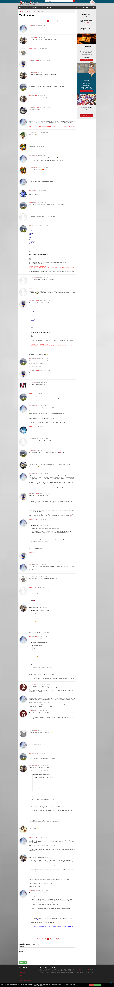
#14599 (30, 288)
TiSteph (35, 730)
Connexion (92, 2)
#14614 (30, 564)
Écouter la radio (86, 115)
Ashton (35, 37)
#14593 (30, 178)
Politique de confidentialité (25, 980)
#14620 (30, 696)
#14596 (30, 214)
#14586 (30, 95)
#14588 (30, 119)
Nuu (34, 190)
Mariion (35, 277)
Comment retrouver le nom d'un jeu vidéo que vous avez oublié (86, 20)
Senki (35, 826)
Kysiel (35, 48)
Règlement (22, 975)
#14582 (30, 48)
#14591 (30, 155)
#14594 (30, 190)
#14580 (30, 25)
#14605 (30, 405)
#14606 (30, 426)
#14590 (30, 143)
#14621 (30, 710)
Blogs (52, 7)
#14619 (30, 684)
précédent (31, 21)
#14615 (30, 576)
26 (37, 21)
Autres (26, 11)
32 (53, 21)
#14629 (30, 890)
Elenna (35, 288)
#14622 (30, 730)
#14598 (30, 277)
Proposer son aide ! (86, 90)
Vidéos (34, 7)
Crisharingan (36, 60)
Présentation (32, 11)
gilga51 (35, 83)
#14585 (30, 83)
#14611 (30, 493)
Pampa (35, 143)
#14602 (30, 370)
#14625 (30, 765)
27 (39, 21)
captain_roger (36, 684)
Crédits (21, 977)
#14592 (30, 167)
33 (56, 21)
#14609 (30, 461)
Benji (35, 214)
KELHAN (35, 132)
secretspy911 (36, 107)
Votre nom (21, 946)
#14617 (30, 605)
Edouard (35, 426)
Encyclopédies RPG (24, 7)
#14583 (30, 60)
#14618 (30, 636)
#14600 (30, 300)
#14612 (30, 519)
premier (25, 21)
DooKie (88, 30)
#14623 (30, 742)
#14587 (30, 107)
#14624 (30, 753)
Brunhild (35, 25)
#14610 (30, 473)
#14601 (30, 358)
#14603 (30, 382)
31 (50, 21)
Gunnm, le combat (84, 25)
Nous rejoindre (23, 970)
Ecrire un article (86, 59)
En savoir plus (97, 984)
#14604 (30, 393)
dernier (69, 21)
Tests (46, 7)
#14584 (30, 72)
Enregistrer (23, 962)
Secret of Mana (79, 969)
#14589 (30, 132)
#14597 (30, 225)
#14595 (30, 202)
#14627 (30, 837)
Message (21, 951)
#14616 (30, 587)
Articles (41, 7)
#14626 (30, 826)
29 (45, 21)
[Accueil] (31, 2)
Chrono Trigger (87, 969)
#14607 (30, 438)
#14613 (30, 552)
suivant (64, 21)
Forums (22, 11)
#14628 (30, 854)
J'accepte (91, 984)
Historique (22, 972)
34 (58, 21)
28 (42, 21)
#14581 (30, 37)
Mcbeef (35, 382)
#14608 (30, 450)
